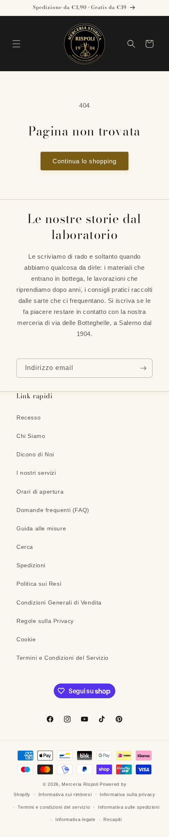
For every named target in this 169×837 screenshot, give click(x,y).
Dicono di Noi (35, 454)
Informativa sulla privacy (127, 794)
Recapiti (112, 819)
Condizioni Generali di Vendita (59, 602)
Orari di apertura (40, 491)
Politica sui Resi (38, 583)
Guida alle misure (41, 528)
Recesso (28, 417)
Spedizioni (31, 565)
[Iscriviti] (143, 368)
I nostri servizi (36, 472)
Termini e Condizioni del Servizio (62, 657)
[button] (16, 44)
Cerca (24, 547)
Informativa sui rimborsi (65, 794)
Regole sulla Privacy (45, 621)
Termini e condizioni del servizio (54, 807)
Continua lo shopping (84, 161)
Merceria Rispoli (80, 784)
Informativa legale (75, 819)
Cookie (26, 639)
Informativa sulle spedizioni (129, 807)
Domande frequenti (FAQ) (52, 510)
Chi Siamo (30, 436)
